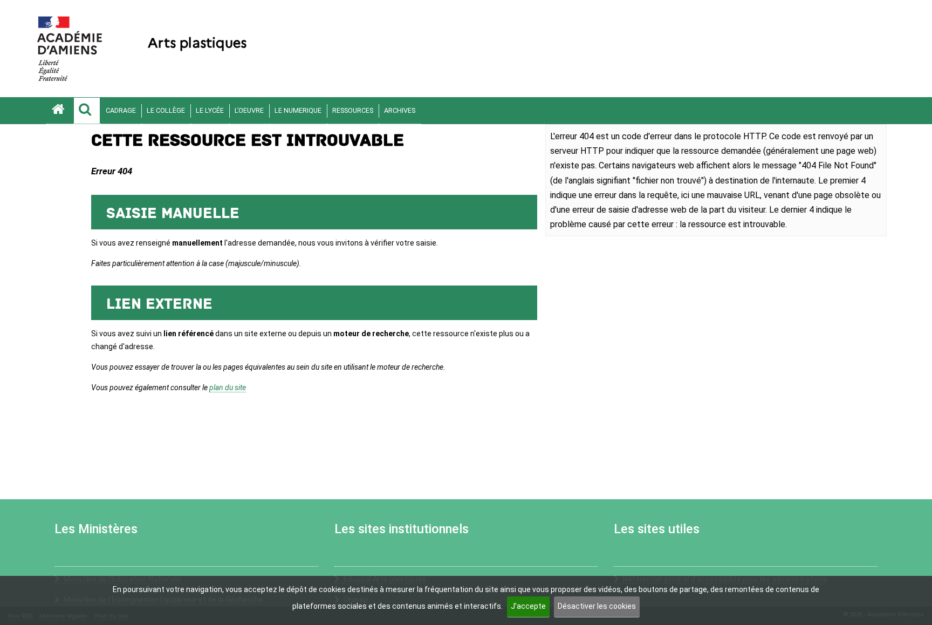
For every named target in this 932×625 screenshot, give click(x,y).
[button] (86, 110)
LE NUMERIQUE (298, 110)
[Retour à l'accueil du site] (59, 110)
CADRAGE (121, 110)
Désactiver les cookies (597, 606)
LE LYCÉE (210, 110)
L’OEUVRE (249, 110)
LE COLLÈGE (166, 110)
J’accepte (528, 606)
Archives (399, 110)
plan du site (227, 387)
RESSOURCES (352, 110)
